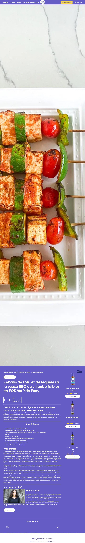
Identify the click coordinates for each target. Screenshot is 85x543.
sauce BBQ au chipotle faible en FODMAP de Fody (30, 414)
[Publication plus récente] (57, 527)
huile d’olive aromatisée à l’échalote (18, 432)
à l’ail (29, 432)
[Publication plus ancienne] (7, 527)
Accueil (5, 371)
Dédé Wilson (51, 501)
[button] (37, 2)
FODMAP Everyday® (32, 497)
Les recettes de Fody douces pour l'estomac (18, 371)
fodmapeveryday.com (9, 510)
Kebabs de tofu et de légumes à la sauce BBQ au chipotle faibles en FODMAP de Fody (23, 372)
